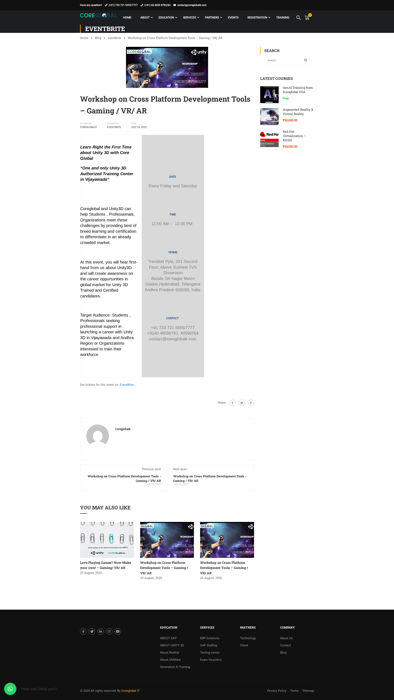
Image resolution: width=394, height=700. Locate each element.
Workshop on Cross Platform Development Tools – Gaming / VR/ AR (164, 567)
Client (244, 645)
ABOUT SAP (168, 638)
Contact (285, 645)
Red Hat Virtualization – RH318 (294, 135)
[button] (10, 689)
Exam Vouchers (211, 660)
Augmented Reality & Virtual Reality (298, 111)
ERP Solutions (210, 638)
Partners (212, 17)
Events (233, 17)
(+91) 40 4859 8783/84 (157, 5)
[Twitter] (242, 403)
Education (166, 17)
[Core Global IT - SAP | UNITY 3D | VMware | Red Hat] (98, 17)
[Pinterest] (251, 403)
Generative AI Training (175, 667)
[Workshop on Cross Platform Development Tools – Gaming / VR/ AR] (167, 539)
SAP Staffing (208, 645)
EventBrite (127, 385)
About (145, 17)
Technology (248, 638)
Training (282, 17)
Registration (257, 17)
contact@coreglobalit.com (192, 5)
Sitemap (308, 691)
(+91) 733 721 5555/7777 (123, 5)
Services (189, 17)
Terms (294, 691)
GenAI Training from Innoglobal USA (298, 89)
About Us (286, 638)
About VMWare (170, 660)
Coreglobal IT (130, 691)
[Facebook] (232, 403)
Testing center (210, 652)
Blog (98, 38)
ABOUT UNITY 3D (172, 645)
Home (127, 17)
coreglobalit (88, 127)
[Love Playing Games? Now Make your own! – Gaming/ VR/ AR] (107, 539)
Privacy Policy (276, 691)
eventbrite (114, 38)
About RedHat (169, 652)
